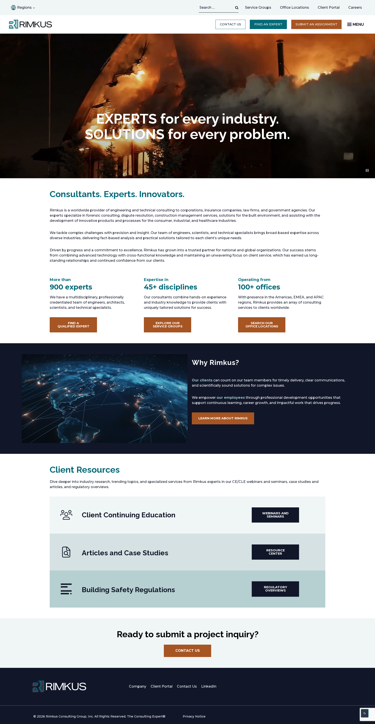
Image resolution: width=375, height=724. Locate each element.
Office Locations (294, 7)
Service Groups (258, 7)
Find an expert (268, 24)
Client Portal (329, 7)
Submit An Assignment (319, 25)
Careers (357, 8)
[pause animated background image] (367, 170)
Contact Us (230, 24)
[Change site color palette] (365, 713)
